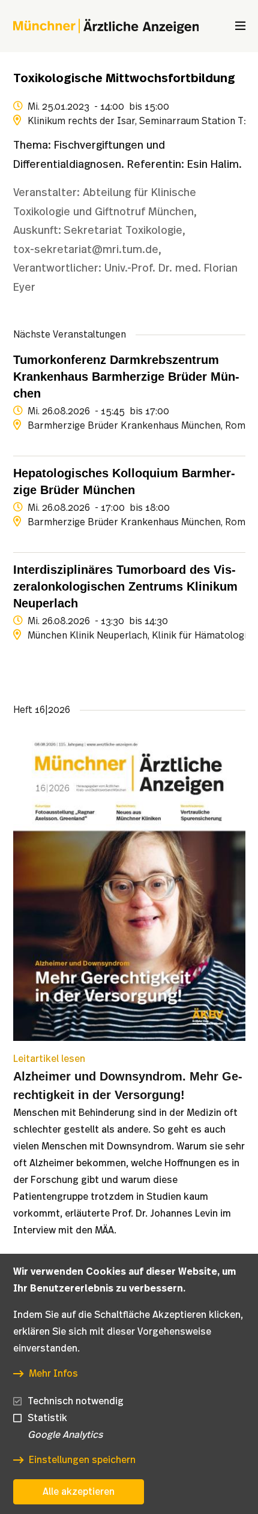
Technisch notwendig (76, 1401)
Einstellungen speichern (82, 1460)
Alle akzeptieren (79, 1492)
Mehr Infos (53, 1373)
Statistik (47, 1418)
